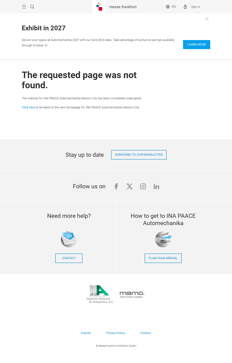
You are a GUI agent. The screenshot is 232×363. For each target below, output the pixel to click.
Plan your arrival (163, 258)
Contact (69, 258)
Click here (28, 107)
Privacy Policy (115, 333)
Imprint (86, 333)
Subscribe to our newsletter (139, 154)
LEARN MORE (196, 44)
